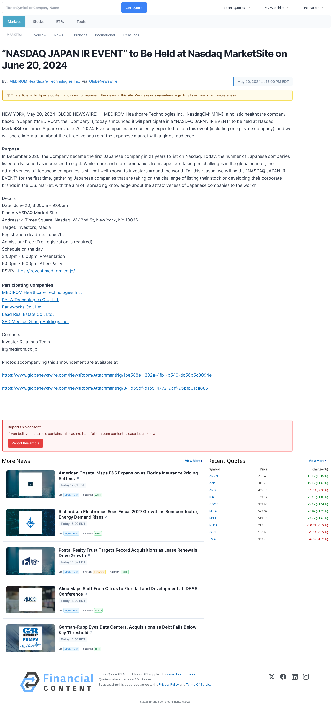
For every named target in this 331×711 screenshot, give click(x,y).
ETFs (60, 21)
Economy (99, 572)
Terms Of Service (199, 684)
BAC (212, 497)
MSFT (212, 518)
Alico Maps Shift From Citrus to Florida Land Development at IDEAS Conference (128, 591)
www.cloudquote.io (181, 674)
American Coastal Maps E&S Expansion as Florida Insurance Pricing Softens (128, 475)
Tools (81, 21)
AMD (212, 490)
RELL (98, 533)
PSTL (124, 572)
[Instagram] (306, 682)
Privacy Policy (169, 684)
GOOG (214, 504)
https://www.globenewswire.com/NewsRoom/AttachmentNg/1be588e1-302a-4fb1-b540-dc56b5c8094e (107, 375)
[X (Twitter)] (272, 682)
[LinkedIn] (294, 682)
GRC (97, 649)
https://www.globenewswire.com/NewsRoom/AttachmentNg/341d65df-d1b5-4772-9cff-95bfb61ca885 (105, 388)
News (58, 35)
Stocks (38, 21)
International (105, 35)
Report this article (25, 443)
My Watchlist (274, 7)
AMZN (213, 476)
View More (193, 460)
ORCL (213, 532)
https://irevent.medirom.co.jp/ (45, 270)
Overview (39, 35)
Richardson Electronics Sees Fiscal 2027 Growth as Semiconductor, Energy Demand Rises (128, 514)
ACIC (98, 495)
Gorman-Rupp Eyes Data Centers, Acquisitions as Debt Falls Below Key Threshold (128, 629)
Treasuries (131, 35)
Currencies (79, 35)
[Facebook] (283, 682)
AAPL (212, 483)
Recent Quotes (233, 7)
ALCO (98, 610)
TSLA (212, 539)
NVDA (213, 525)
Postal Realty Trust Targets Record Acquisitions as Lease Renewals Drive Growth (128, 552)
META (213, 511)
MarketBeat (71, 495)
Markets (14, 21)
